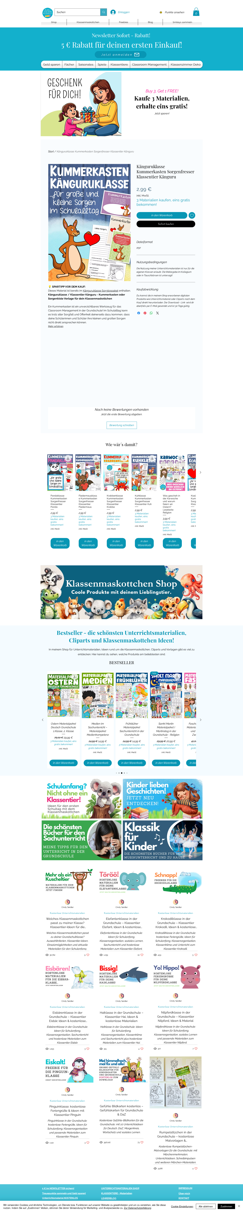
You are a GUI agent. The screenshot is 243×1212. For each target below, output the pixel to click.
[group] (121, 502)
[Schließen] (239, 1206)
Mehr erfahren (55, 326)
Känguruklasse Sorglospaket (100, 290)
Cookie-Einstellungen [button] (182, 1206)
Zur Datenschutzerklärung (137, 1208)
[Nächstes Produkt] (200, 472)
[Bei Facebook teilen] (139, 313)
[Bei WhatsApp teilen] (151, 313)
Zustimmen (226, 1206)
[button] (196, 12)
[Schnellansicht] (60, 472)
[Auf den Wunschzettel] (192, 215)
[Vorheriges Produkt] (43, 720)
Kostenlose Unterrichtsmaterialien (67, 913)
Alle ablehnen (206, 1206)
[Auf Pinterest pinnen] (145, 313)
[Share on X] (158, 313)
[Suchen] (103, 12)
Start (51, 151)
